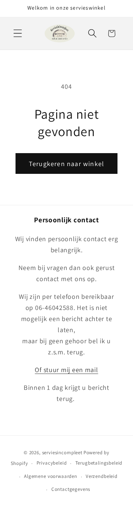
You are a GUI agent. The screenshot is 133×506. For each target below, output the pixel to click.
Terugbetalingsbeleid (99, 463)
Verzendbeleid (101, 476)
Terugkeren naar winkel (66, 163)
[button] (18, 33)
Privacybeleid (52, 463)
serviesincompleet (62, 452)
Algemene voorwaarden (50, 476)
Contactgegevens (71, 489)
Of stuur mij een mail (66, 369)
